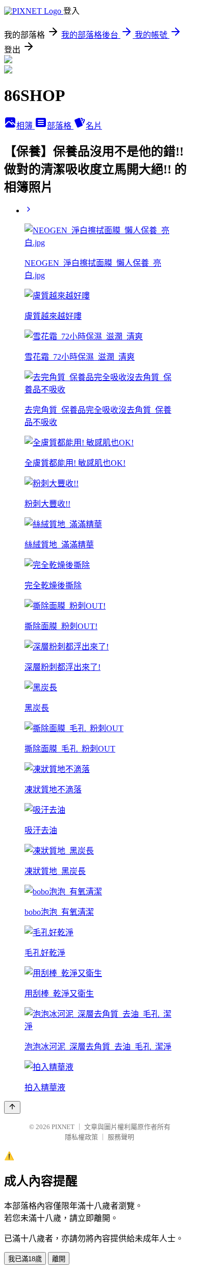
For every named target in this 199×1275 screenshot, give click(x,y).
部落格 (60, 125)
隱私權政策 (81, 1137)
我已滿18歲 (25, 1259)
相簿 (25, 125)
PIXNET (63, 1127)
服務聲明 (121, 1137)
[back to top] (12, 1107)
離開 (58, 1259)
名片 (94, 125)
